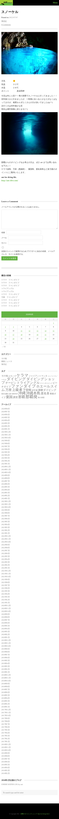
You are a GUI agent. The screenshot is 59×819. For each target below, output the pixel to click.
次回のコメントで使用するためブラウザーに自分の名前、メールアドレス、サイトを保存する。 (28, 252)
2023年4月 (5, 524)
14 (45, 331)
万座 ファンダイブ (9, 297)
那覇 (21, 397)
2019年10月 (6, 646)
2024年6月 (5, 484)
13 (37, 331)
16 (5, 335)
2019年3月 (5, 666)
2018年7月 (5, 689)
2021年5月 (5, 591)
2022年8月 (5, 548)
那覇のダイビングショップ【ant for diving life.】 (35, 814)
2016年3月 (5, 770)
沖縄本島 (33, 393)
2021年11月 (6, 574)
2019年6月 (5, 658)
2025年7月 (5, 446)
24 (13, 339)
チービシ (10, 382)
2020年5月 (5, 626)
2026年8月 (5, 409)
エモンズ (12, 376)
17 (13, 335)
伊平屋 (35, 390)
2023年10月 (6, 507)
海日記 (4, 21)
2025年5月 (5, 452)
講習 (15, 397)
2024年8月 (5, 478)
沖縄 (22, 393)
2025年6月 (5, 449)
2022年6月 (5, 553)
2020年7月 (5, 620)
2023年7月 (5, 516)
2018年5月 (5, 695)
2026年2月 (5, 426)
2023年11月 (6, 504)
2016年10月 (6, 750)
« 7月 (4, 346)
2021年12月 (6, 571)
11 (21, 331)
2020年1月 (5, 637)
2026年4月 (5, 420)
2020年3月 (5, 632)
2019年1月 (5, 672)
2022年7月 (5, 550)
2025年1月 (5, 464)
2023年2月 (5, 530)
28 (45, 339)
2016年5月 (5, 765)
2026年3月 (5, 423)
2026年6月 (5, 414)
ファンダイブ (23, 386)
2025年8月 (5, 443)
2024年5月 (5, 487)
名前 (3, 232)
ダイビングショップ (28, 380)
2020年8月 (5, 617)
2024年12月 (6, 467)
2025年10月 (6, 438)
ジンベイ (51, 376)
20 (37, 335)
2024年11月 (6, 469)
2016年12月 (6, 744)
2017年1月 (5, 741)
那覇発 (31, 396)
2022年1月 (5, 568)
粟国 (9, 397)
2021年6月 (5, 588)
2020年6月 (5, 623)
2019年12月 (6, 640)
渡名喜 (45, 393)
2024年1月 (5, 498)
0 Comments (6, 25)
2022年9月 (5, 545)
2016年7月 (5, 759)
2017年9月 (5, 718)
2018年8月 (5, 686)
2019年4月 (5, 663)
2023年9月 (5, 510)
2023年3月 (5, 527)
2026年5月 (5, 417)
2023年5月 (5, 522)
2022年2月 (5, 565)
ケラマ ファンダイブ (10, 280)
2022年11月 (6, 539)
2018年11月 (6, 678)
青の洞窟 (41, 397)
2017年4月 (5, 733)
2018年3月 (5, 701)
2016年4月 (5, 768)
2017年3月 (5, 736)
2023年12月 (6, 501)
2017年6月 (5, 727)
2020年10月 (6, 611)
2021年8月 (5, 582)
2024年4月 (5, 490)
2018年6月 (5, 692)
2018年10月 (6, 681)
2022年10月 (6, 542)
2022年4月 (5, 559)
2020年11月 (6, 608)
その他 (4, 358)
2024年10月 (6, 472)
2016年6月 (5, 762)
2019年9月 (5, 649)
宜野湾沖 (15, 394)
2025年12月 (6, 432)
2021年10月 (6, 577)
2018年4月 (5, 698)
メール (4, 238)
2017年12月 (6, 710)
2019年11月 (6, 643)
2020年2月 (5, 634)
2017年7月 (5, 724)
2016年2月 (5, 773)
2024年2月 (5, 496)
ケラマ (22, 375)
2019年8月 (5, 652)
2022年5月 (5, 556)
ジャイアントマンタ (38, 376)
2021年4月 (5, 594)
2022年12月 (6, 536)
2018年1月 (5, 707)
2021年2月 (5, 600)
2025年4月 (5, 455)
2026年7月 (5, 412)
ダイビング (16, 379)
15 (53, 331)
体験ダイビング (47, 390)
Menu (55, 3)
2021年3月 (5, 597)
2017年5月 (5, 730)
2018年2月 (5, 704)
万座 (8, 390)
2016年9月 (5, 753)
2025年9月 (5, 441)
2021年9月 (5, 579)
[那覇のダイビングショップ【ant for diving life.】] (7, 3)
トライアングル (7, 288)
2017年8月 (5, 721)
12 (29, 331)
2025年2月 (5, 461)
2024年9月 (5, 475)
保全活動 (4, 394)
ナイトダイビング (46, 383)
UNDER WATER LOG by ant (12, 784)
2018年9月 (5, 684)
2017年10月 (6, 715)
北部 (9, 394)
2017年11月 (6, 713)
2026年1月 (5, 429)
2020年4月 (5, 629)
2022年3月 (5, 562)
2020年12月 (6, 605)
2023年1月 (5, 533)
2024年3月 (5, 493)
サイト (4, 243)
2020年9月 (5, 614)
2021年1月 (5, 603)
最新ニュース (6, 361)
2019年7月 (5, 655)
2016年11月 (6, 747)
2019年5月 (5, 660)
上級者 (17, 390)
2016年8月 (5, 756)
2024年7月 (5, 481)
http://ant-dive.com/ (9, 180)
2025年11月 (6, 435)
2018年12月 (6, 675)
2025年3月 (5, 458)
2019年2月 (5, 669)
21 (45, 335)
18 (21, 335)
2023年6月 (5, 519)
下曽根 (27, 390)
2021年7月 (5, 585)
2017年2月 (5, 739)
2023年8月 (5, 513)
